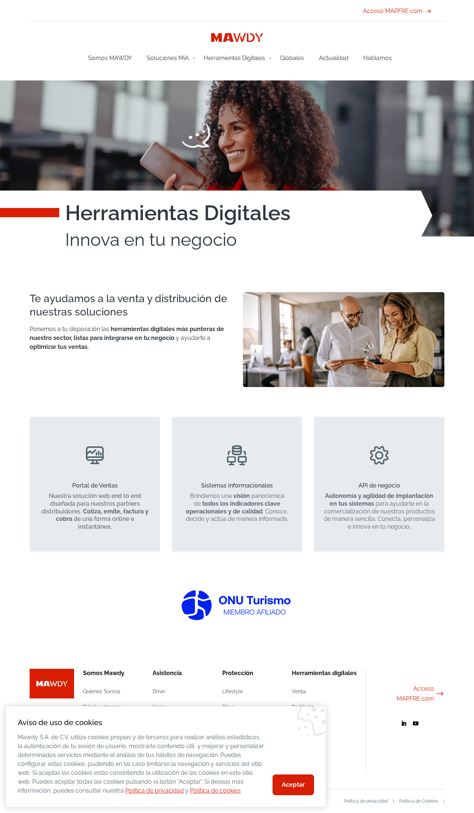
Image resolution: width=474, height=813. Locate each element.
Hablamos (377, 58)
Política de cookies (215, 790)
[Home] (237, 39)
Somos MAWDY (110, 58)
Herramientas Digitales (234, 58)
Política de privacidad (366, 801)
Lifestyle (232, 691)
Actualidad (333, 58)
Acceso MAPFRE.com (393, 10)
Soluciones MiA (168, 58)
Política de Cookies (418, 801)
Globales (292, 58)
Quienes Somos (101, 691)
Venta (299, 691)
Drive (159, 691)
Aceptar (293, 784)
